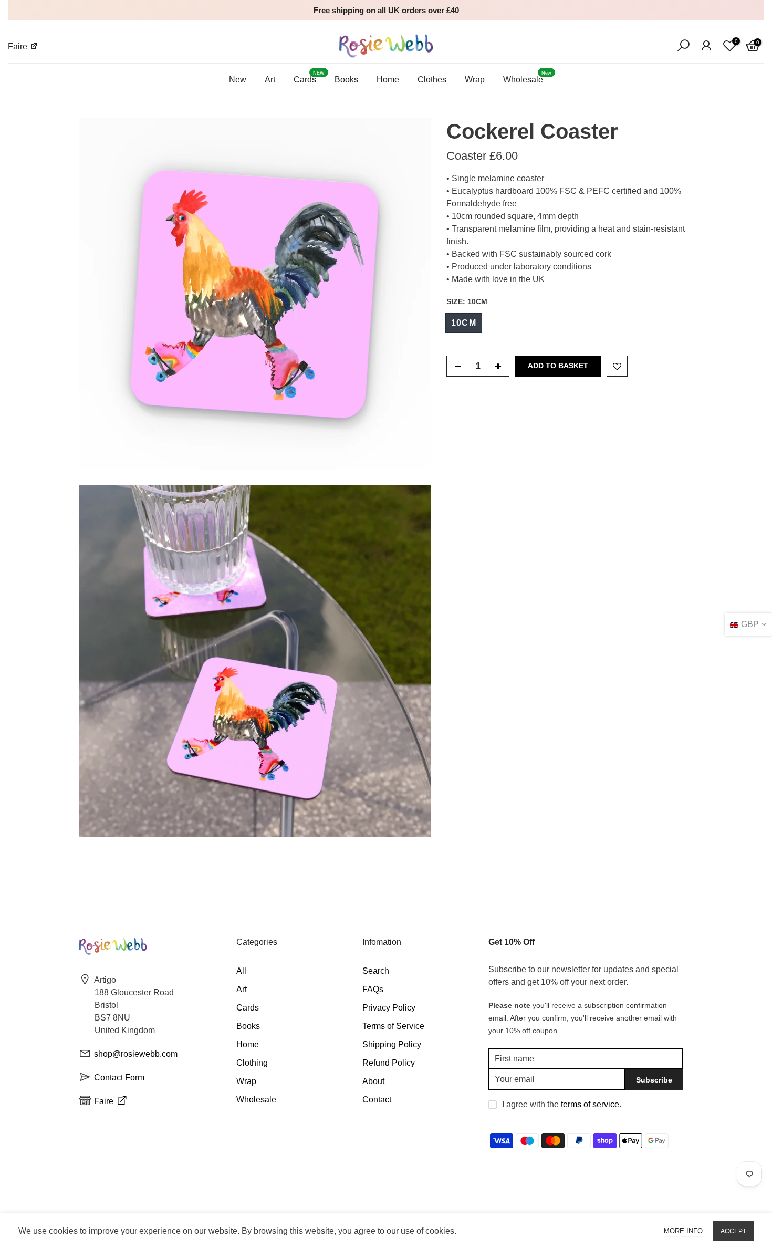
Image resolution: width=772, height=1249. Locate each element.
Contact (376, 1099)
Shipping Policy (391, 1044)
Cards (309, 77)
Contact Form (119, 1077)
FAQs (372, 989)
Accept (733, 1231)
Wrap (475, 79)
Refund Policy (388, 1062)
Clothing (252, 1062)
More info (683, 1231)
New (237, 79)
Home (388, 79)
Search (375, 970)
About (373, 1081)
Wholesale (527, 77)
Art (270, 79)
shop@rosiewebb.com (136, 1053)
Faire (18, 46)
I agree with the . (561, 1104)
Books (346, 79)
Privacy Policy (388, 1007)
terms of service (590, 1104)
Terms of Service (393, 1026)
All (241, 970)
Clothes (432, 79)
